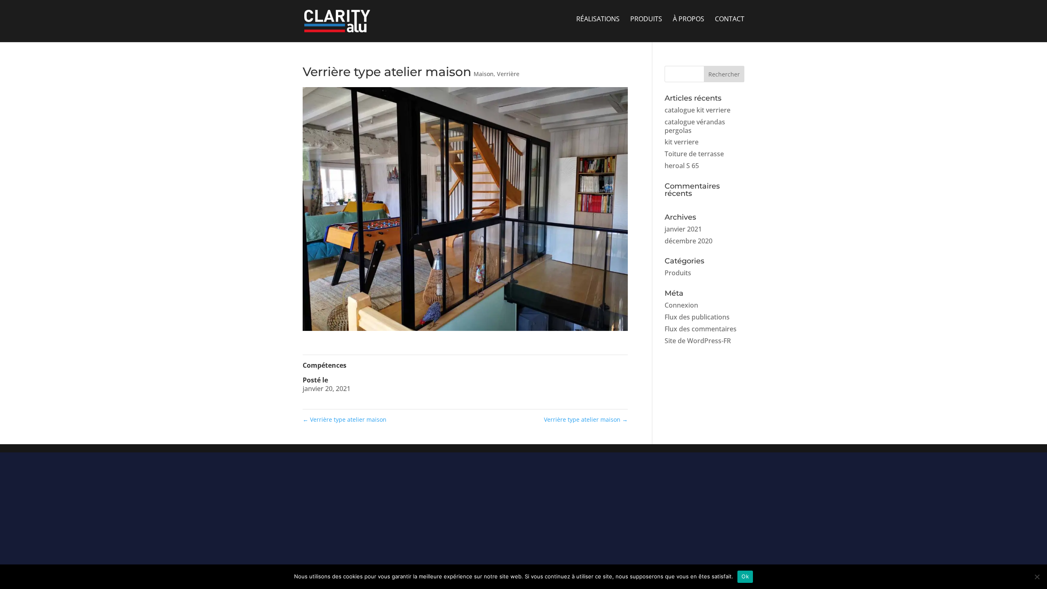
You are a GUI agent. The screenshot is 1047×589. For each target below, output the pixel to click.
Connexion (681, 305)
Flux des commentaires (701, 328)
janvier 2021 (683, 229)
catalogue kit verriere (697, 110)
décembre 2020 (688, 240)
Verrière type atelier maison (344, 419)
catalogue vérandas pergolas (695, 126)
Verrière (508, 74)
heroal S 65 (682, 165)
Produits (678, 272)
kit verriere (682, 141)
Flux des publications (697, 316)
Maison (484, 74)
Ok (745, 576)
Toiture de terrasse (694, 153)
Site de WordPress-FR (698, 340)
